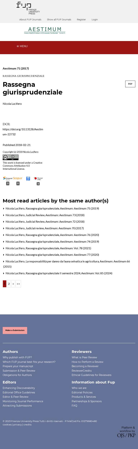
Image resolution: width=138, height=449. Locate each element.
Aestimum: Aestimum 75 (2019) (79, 208)
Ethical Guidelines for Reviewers (91, 375)
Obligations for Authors (17, 375)
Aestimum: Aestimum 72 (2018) (64, 221)
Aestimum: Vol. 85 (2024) (96, 273)
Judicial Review (35, 215)
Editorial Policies (82, 392)
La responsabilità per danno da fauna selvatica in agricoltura (62, 261)
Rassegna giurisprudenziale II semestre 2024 (53, 273)
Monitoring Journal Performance (23, 401)
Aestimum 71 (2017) (16, 68)
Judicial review (35, 228)
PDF (130, 84)
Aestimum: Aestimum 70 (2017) (64, 228)
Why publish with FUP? (17, 357)
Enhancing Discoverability (19, 388)
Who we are (79, 388)
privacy (17, 424)
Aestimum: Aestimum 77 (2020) (79, 254)
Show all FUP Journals (59, 19)
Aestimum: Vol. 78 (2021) (75, 248)
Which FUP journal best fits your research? (29, 361)
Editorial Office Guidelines (19, 392)
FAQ (74, 405)
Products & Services (84, 396)
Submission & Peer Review (19, 370)
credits (27, 424)
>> (18, 283)
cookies (7, 424)
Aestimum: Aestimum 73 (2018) (64, 215)
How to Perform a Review (87, 361)
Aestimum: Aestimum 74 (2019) (79, 241)
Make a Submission (14, 330)
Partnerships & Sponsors (87, 401)
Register (81, 19)
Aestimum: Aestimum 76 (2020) (79, 234)
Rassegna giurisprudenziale (43, 208)
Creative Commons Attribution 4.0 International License (22, 165)
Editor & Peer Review (15, 396)
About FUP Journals (30, 19)
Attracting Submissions (17, 405)
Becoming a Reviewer (85, 366)
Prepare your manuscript (18, 366)
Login (95, 19)
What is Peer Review (84, 357)
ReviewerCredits (82, 370)
